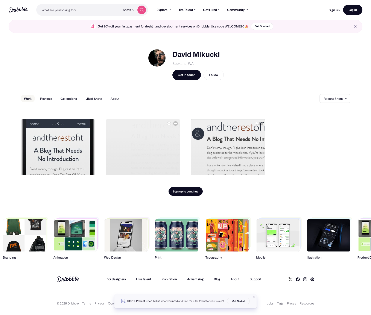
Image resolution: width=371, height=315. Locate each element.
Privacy (99, 303)
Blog (217, 279)
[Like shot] (87, 167)
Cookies (113, 303)
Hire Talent (185, 10)
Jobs (270, 303)
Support (255, 279)
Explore (162, 10)
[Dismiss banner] (254, 297)
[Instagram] (305, 279)
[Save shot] (78, 167)
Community (236, 10)
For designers (116, 279)
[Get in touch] (70, 167)
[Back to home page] (18, 9)
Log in (352, 10)
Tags (280, 303)
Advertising (195, 279)
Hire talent (143, 279)
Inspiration (169, 279)
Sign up (334, 10)
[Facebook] (298, 279)
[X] (290, 279)
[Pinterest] (312, 279)
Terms (86, 303)
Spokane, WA (183, 64)
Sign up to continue (185, 191)
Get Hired (210, 10)
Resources (307, 303)
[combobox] (78, 10)
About (235, 279)
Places (291, 303)
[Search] (141, 10)
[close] (355, 26)
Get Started (262, 26)
